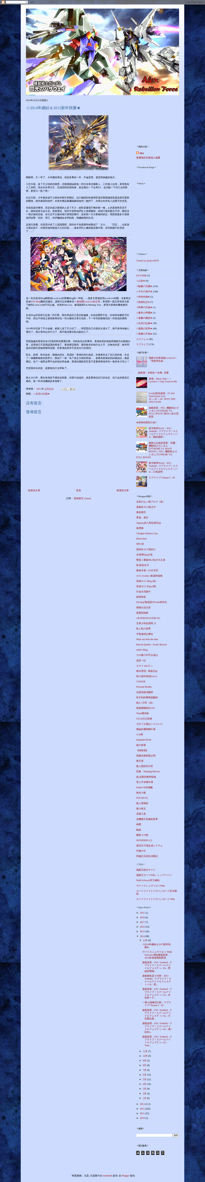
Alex (141, 153)
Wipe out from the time (147, 639)
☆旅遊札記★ (143, 302)
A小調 (139, 734)
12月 (145, 940)
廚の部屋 (141, 745)
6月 (145, 1074)
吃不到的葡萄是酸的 (147, 697)
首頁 (78, 490)
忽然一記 (141, 660)
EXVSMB (141, 275)
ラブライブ (142, 344)
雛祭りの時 (142, 835)
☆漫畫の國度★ (144, 318)
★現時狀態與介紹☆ (146, 422)
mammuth (107, 1175)
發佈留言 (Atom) (82, 498)
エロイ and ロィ (144, 665)
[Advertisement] (155, 119)
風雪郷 (139, 528)
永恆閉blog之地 (144, 554)
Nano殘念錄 (142, 713)
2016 (142, 926)
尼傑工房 (141, 814)
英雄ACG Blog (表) (146, 581)
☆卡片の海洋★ (144, 291)
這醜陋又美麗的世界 (147, 819)
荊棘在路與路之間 (145, 755)
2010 (142, 1118)
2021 (142, 912)
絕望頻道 (141, 597)
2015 (142, 931)
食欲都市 (141, 512)
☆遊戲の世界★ (144, 328)
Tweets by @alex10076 (147, 260)
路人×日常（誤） (145, 702)
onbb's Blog (142, 650)
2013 (142, 1104)
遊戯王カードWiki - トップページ (154, 875)
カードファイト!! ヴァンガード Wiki (155, 899)
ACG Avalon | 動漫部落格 (149, 576)
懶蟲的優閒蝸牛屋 (145, 729)
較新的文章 (34, 490)
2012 (142, 1108)
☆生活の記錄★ (42, 393)
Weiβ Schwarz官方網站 (148, 880)
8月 (145, 1065)
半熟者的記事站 (144, 634)
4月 (145, 1084)
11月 (145, 1051)
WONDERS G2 (144, 840)
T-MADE (141, 681)
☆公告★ (140, 281)
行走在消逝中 (143, 591)
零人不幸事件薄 (144, 782)
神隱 (138, 824)
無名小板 (141, 792)
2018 (142, 917)
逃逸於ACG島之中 (146, 507)
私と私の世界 (143, 628)
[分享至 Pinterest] (73, 389)
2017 (142, 922)
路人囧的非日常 (144, 766)
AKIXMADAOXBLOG (148, 618)
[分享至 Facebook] (71, 389)
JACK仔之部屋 (144, 718)
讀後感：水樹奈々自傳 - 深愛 (153, 372)
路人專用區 (142, 803)
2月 (145, 1093)
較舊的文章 (123, 490)
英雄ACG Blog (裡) (146, 586)
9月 (145, 1060)
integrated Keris (143, 739)
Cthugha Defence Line (147, 533)
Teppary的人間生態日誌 (148, 523)
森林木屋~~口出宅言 (147, 570)
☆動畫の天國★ (144, 286)
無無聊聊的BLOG (145, 708)
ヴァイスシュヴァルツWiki (150, 885)
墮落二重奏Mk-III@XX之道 (150, 560)
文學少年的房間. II (146, 623)
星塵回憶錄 (142, 613)
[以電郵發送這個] (62, 389)
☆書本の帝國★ (144, 312)
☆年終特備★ (143, 296)
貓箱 (138, 829)
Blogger (125, 1175)
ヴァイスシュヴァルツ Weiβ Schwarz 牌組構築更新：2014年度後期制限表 (157, 955)
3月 (145, 1088)
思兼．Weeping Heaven (148, 771)
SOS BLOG (142, 798)
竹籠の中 (141, 851)
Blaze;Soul (141, 538)
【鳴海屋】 (142, 750)
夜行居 (139, 761)
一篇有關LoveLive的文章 (87, 301)
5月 (145, 1079)
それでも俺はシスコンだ (149, 724)
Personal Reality (144, 687)
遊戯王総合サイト (145, 869)
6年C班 (140, 544)
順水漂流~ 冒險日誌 (146, 671)
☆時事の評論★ (144, 307)
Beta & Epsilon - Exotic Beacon (151, 644)
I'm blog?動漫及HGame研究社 (151, 602)
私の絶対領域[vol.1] (146, 676)
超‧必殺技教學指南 (146, 777)
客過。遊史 (142, 517)
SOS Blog (36, 301)
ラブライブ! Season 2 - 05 (162, 477)
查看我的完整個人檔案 (148, 157)
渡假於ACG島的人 (146, 549)
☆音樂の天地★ (144, 333)
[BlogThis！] (65, 389)
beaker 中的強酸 (144, 787)
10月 (145, 1056)
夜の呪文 (141, 808)
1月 (145, 1098)
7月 (145, 1070)
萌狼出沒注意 (143, 607)
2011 (142, 1113)
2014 (142, 936)
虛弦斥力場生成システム (149, 845)
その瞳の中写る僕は (147, 655)
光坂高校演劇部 (144, 692)
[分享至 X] (68, 389)
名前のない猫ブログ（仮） (150, 501)
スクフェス (142, 339)
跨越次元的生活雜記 (147, 856)
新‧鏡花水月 (142, 565)
